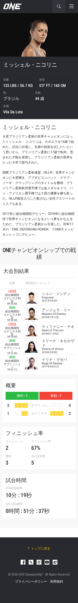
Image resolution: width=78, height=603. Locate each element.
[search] (58, 6)
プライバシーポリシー (31, 581)
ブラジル (11, 98)
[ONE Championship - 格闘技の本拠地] (12, 6)
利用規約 (56, 581)
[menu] (71, 6)
